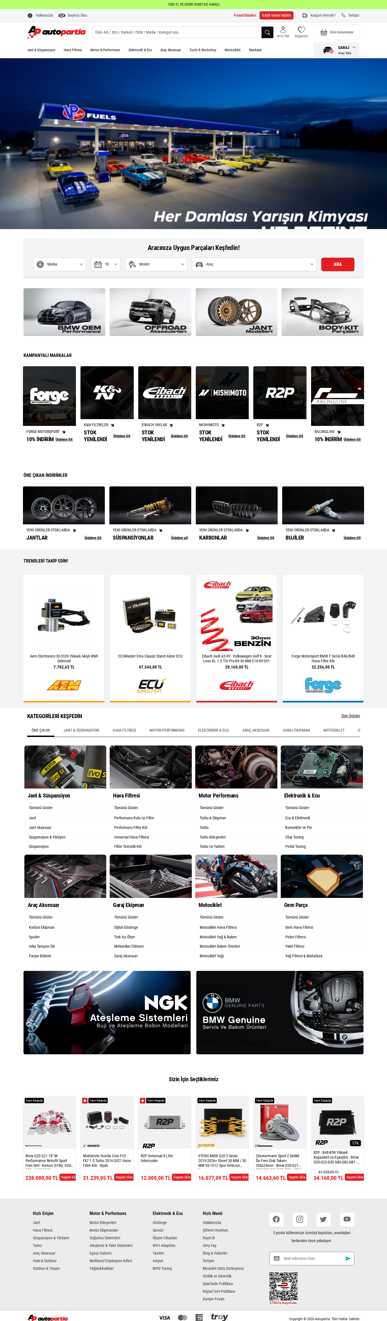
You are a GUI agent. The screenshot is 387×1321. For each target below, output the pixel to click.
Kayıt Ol (209, 1260)
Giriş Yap (209, 1268)
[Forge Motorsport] (282, 708)
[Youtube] (347, 1242)
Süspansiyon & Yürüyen (51, 1260)
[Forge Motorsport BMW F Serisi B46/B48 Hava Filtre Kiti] (282, 637)
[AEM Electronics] (23, 708)
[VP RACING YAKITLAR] (193, 154)
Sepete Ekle (69, 1199)
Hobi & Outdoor (45, 1283)
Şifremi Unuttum (215, 1252)
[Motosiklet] (236, 898)
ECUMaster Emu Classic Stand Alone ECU (110, 678)
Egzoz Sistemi (100, 1275)
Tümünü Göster (41, 830)
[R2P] (149, 1168)
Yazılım (158, 1275)
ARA (338, 286)
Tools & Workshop (203, 50)
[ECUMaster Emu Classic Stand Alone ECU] (110, 637)
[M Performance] (33, 1168)
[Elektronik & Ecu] (322, 789)
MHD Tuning (162, 1290)
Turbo (37, 1268)
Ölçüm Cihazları (165, 1260)
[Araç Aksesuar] (65, 898)
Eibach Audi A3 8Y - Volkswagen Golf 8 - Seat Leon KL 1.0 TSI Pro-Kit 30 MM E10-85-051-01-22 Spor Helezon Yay (196, 683)
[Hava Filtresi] (151, 789)
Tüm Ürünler (350, 738)
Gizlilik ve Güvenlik (217, 1298)
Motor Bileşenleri (103, 1245)
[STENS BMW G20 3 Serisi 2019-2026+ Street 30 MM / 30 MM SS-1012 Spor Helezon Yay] (222, 1145)
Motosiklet (233, 50)
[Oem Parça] (322, 898)
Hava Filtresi (73, 50)
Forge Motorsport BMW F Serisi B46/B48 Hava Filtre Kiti (282, 681)
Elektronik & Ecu (140, 50)
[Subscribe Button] (348, 1281)
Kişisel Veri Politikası (219, 1313)
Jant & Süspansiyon (41, 50)
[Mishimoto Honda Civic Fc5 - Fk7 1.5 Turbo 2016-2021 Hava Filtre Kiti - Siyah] (107, 1145)
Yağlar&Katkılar (102, 1290)
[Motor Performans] (236, 789)
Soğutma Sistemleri (105, 1260)
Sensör (158, 1252)
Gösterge (160, 1245)
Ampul (158, 1283)
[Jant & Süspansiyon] (65, 789)
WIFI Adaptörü (164, 1268)
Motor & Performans (105, 50)
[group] (64, 334)
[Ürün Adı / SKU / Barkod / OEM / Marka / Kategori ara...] (267, 32)
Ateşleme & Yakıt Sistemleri (111, 1268)
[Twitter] (323, 1242)
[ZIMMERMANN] (264, 1168)
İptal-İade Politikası (218, 1306)
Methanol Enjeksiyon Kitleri (111, 1283)
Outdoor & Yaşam (46, 1290)
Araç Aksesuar (170, 50)
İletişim (208, 1283)
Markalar (255, 50)
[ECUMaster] (110, 708)
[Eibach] (196, 708)
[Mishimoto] (91, 1168)
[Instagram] (300, 1242)
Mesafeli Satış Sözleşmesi (223, 1290)
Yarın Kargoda (34, 1123)
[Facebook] (276, 1242)
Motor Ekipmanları (104, 1252)
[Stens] (206, 1168)
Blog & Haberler (215, 1275)
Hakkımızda (212, 1245)
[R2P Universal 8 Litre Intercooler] (165, 1145)
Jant (36, 1245)
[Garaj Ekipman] (151, 898)
